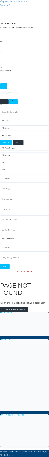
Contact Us (4, 378)
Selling (3, 362)
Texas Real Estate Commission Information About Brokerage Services (20, 407)
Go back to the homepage (14, 309)
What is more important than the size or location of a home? (24, 435)
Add (5, 266)
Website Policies (6, 394)
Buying (3, 357)
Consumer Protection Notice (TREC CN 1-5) (17, 400)
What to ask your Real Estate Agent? (14, 430)
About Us (4, 346)
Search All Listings (7, 351)
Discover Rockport (7, 384)
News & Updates (7, 389)
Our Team (4, 373)
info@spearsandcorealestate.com (15, 333)
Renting (3, 367)
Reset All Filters (24, 272)
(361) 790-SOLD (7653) (11, 328)
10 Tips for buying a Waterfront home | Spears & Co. (21, 421)
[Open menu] (3, 86)
